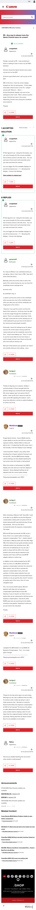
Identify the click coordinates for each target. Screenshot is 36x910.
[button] (33, 2)
